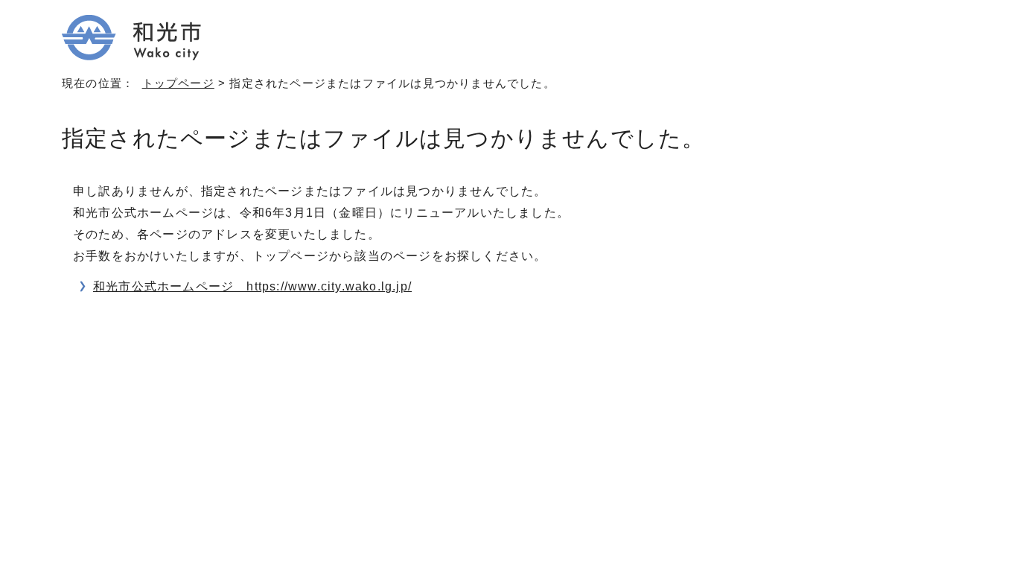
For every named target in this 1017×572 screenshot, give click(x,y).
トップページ (178, 83)
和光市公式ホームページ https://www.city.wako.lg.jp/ (252, 286)
